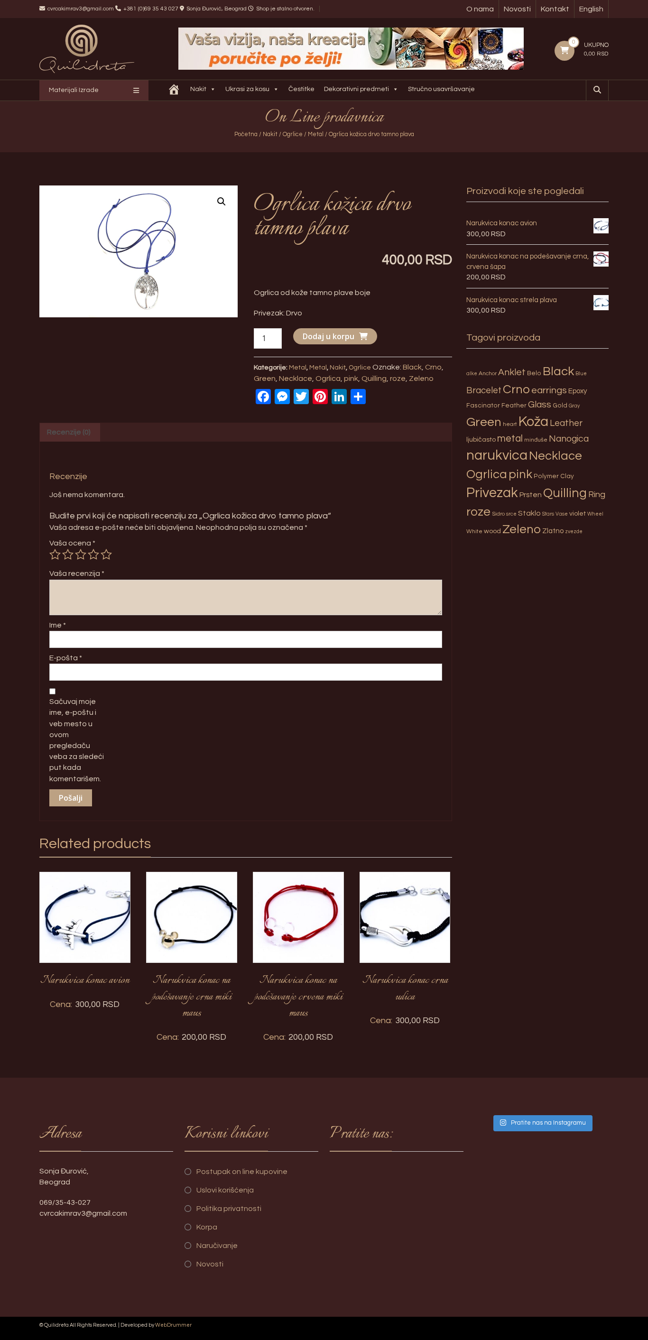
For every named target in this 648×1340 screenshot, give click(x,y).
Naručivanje (217, 1245)
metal (510, 439)
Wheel (595, 514)
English (591, 9)
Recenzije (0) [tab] (69, 432)
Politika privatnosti (228, 1208)
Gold (560, 405)
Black (412, 367)
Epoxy (577, 391)
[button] (221, 201)
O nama (480, 9)
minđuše (535, 440)
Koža (533, 422)
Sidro (498, 514)
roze (398, 378)
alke (471, 373)
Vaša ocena (72, 543)
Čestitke (301, 89)
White (474, 531)
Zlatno (553, 531)
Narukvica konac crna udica (405, 988)
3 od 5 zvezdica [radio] (80, 554)
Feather (514, 405)
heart (510, 424)
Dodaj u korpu (328, 336)
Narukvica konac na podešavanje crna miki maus (191, 996)
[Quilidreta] (174, 90)
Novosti (517, 9)
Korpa (206, 1227)
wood (492, 531)
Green (265, 378)
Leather (566, 423)
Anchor (488, 373)
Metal (316, 134)
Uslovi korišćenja (225, 1190)
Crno (433, 367)
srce (511, 514)
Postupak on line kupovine (241, 1171)
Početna (246, 134)
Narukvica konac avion (85, 980)
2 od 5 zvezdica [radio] (68, 554)
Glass (539, 404)
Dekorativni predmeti (356, 89)
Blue (581, 373)
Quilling (374, 378)
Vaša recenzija (76, 573)
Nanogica (569, 439)
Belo (534, 373)
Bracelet (483, 390)
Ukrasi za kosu (247, 89)
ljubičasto (481, 439)
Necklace (295, 378)
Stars (548, 514)
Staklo (529, 513)
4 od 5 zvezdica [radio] (93, 554)
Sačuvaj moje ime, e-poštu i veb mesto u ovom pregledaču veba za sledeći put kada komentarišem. (76, 740)
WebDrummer (173, 1325)
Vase (561, 514)
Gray (574, 405)
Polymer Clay (554, 476)
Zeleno (421, 378)
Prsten (530, 495)
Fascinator (483, 405)
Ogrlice (293, 134)
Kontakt (555, 9)
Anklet (512, 372)
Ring (596, 494)
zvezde (574, 531)
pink (351, 378)
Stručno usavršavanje (441, 89)
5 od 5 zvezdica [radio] (106, 554)
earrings (549, 390)
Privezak (492, 493)
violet (577, 513)
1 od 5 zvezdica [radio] (55, 554)
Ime (57, 625)
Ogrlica (328, 378)
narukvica (497, 455)
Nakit (198, 89)
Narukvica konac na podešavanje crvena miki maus (298, 996)
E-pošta (65, 658)
